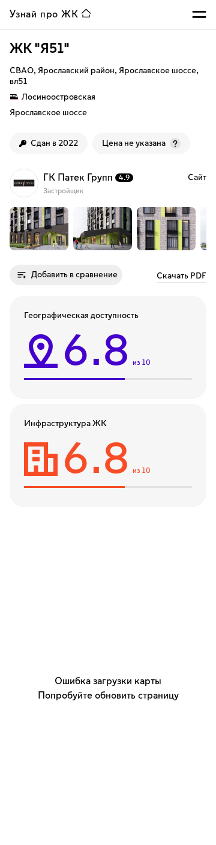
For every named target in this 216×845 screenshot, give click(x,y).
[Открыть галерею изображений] (39, 228)
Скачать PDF (181, 276)
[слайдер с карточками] (108, 228)
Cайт (197, 177)
